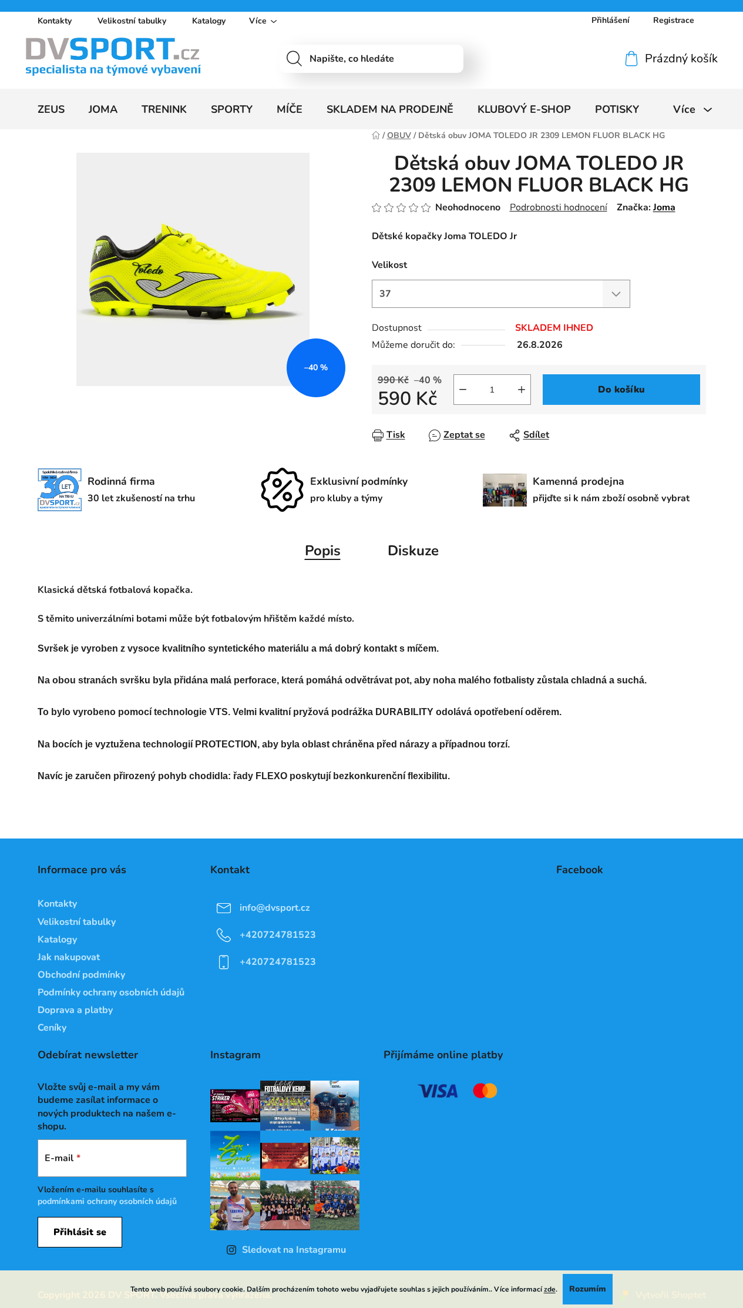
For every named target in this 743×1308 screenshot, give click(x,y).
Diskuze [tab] (413, 550)
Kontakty (55, 20)
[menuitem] (51, 109)
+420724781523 (278, 934)
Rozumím (587, 1288)
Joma (664, 207)
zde (550, 1289)
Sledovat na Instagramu (294, 1249)
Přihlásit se (79, 1232)
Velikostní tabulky (132, 20)
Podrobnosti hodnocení (558, 207)
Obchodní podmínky (81, 974)
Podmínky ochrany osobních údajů (111, 992)
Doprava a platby (75, 1010)
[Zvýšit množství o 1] (521, 389)
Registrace (673, 20)
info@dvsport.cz (275, 907)
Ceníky (52, 1027)
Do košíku (621, 389)
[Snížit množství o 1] (463, 389)
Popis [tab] (323, 550)
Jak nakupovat (69, 957)
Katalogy (209, 20)
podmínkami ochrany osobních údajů (107, 1201)
